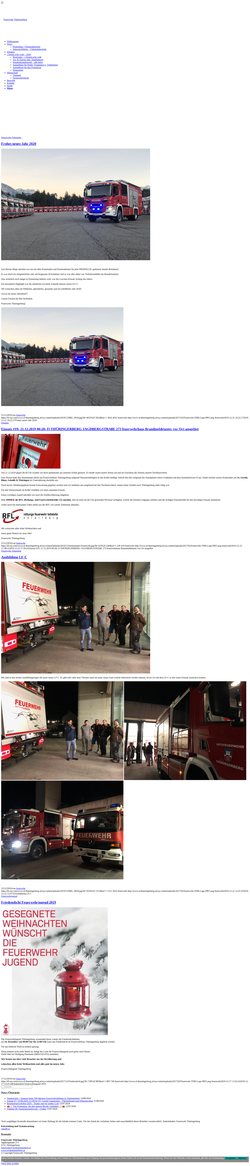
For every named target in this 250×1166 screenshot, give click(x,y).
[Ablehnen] (2, 1161)
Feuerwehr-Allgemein (11, 137)
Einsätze (5, 423)
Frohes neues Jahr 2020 (18, 144)
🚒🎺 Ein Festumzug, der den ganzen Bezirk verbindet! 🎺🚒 (36, 1106)
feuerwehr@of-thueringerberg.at (16, 1148)
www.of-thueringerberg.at (13, 1150)
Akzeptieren (231, 1158)
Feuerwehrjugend (9, 896)
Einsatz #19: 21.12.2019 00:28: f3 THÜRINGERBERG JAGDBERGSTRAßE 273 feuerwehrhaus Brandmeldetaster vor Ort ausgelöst (100, 429)
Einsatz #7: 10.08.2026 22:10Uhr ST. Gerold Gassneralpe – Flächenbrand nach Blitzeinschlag (50, 1101)
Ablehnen (242, 1158)
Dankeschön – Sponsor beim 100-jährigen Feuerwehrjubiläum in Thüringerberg (43, 1098)
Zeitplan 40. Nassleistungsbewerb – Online (26, 1109)
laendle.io (5, 1129)
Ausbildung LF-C (14, 557)
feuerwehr (20, 415)
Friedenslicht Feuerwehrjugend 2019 (28, 902)
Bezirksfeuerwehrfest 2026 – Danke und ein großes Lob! (33, 1103)
